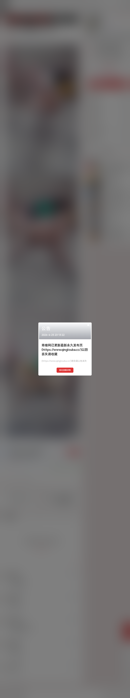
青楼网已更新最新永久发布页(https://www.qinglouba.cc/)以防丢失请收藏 (65, 349)
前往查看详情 (65, 370)
